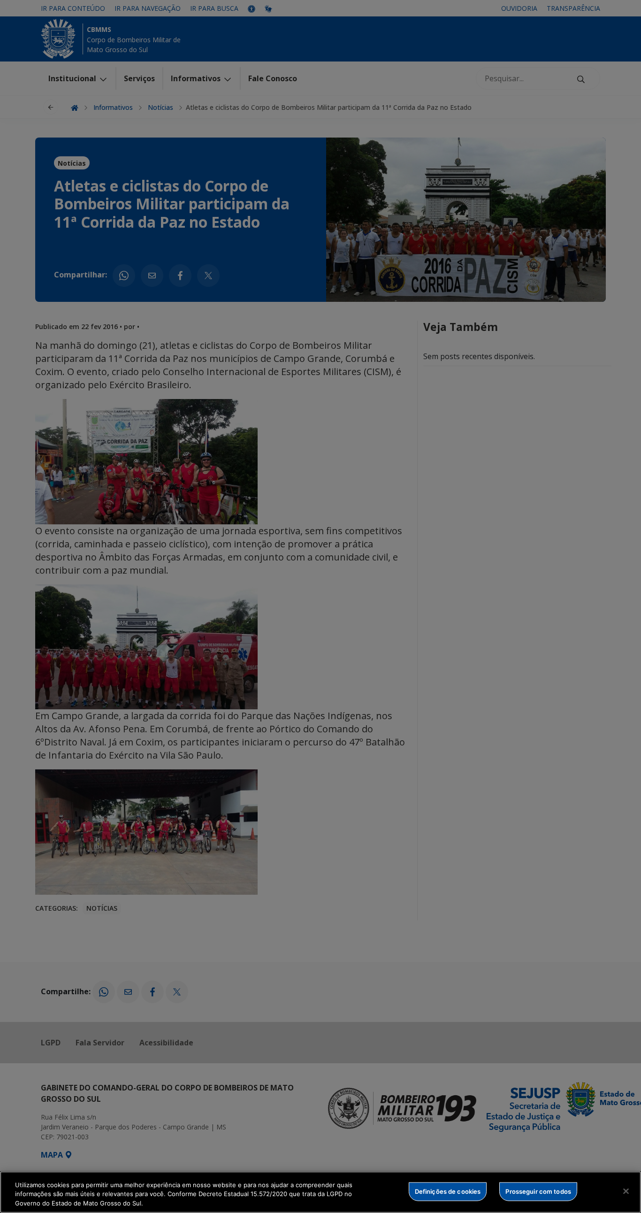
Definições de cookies (448, 1191)
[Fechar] (626, 1191)
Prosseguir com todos (538, 1191)
